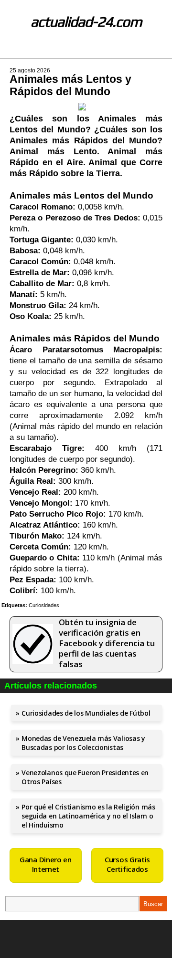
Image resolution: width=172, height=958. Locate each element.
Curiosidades (44, 605)
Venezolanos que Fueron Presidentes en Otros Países (85, 777)
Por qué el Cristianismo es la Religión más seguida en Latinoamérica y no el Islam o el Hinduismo (88, 815)
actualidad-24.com (86, 21)
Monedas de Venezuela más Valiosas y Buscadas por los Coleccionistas (83, 743)
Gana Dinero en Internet (46, 864)
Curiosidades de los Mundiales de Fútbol (86, 713)
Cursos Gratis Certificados (127, 864)
